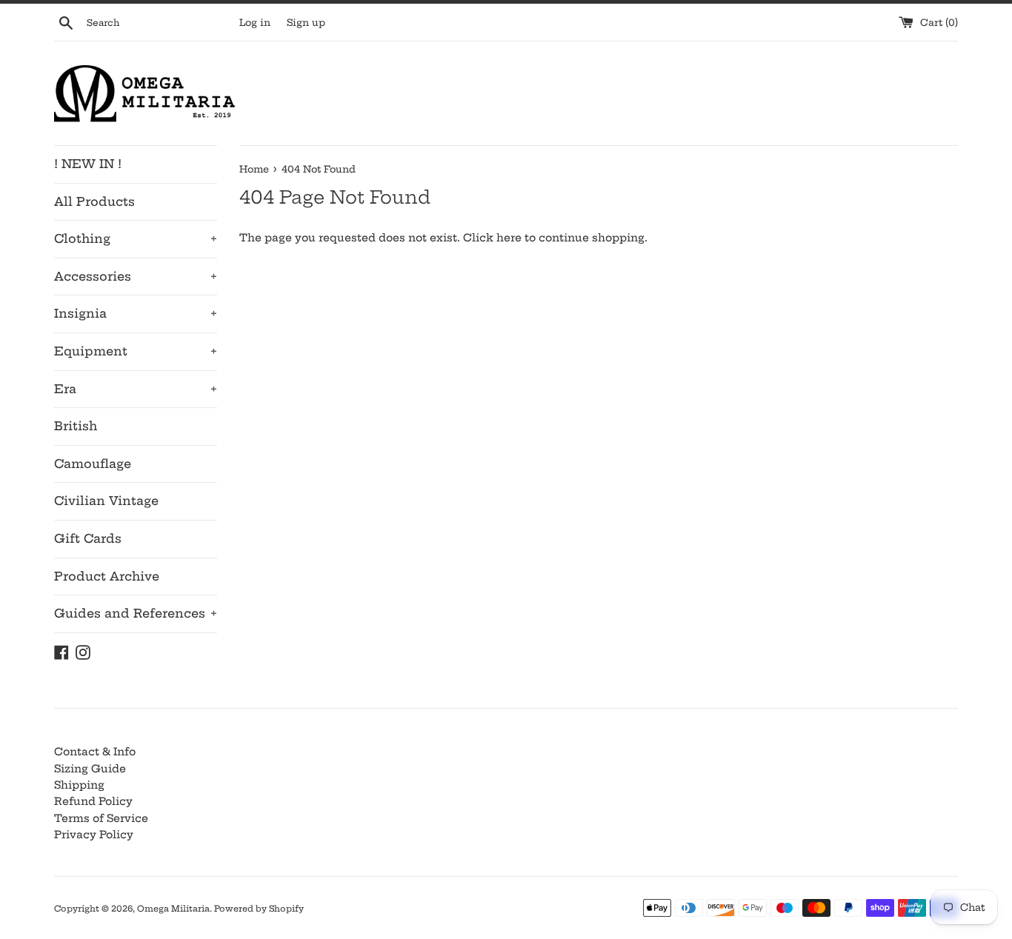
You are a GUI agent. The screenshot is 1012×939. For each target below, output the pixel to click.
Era (135, 388)
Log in (254, 22)
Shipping (79, 785)
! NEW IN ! (87, 163)
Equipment (135, 351)
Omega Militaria (173, 908)
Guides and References (135, 613)
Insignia (135, 313)
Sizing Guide (90, 768)
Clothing (135, 238)
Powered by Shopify (259, 908)
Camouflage (92, 463)
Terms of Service (101, 818)
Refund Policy (93, 801)
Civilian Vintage (106, 500)
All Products (94, 201)
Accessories (135, 276)
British (75, 425)
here (509, 237)
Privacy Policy (93, 834)
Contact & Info (95, 751)
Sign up (306, 22)
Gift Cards (87, 538)
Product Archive (106, 576)
